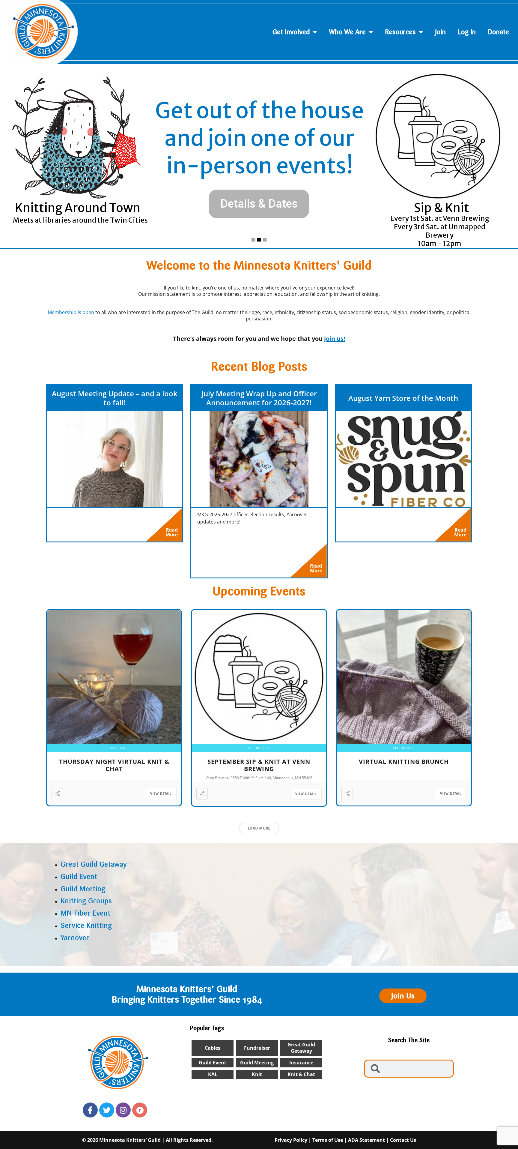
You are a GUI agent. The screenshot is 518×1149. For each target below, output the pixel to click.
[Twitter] (106, 1110)
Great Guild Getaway (301, 1047)
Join (440, 32)
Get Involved (291, 32)
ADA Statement (366, 1140)
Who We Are (347, 32)
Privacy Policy (291, 1140)
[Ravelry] (139, 1110)
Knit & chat (301, 1074)
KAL (212, 1074)
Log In (467, 32)
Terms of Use (327, 1140)
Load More (259, 828)
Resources (400, 32)
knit (257, 1074)
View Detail (160, 794)
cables (212, 1048)
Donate (498, 32)
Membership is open (71, 312)
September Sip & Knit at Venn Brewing (258, 765)
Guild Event (212, 1062)
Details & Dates (259, 203)
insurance (301, 1062)
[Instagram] (123, 1110)
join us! (334, 338)
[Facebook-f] (90, 1110)
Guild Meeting (257, 1062)
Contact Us (403, 1140)
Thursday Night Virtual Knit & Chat (114, 765)
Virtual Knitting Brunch (404, 762)
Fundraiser (257, 1048)
